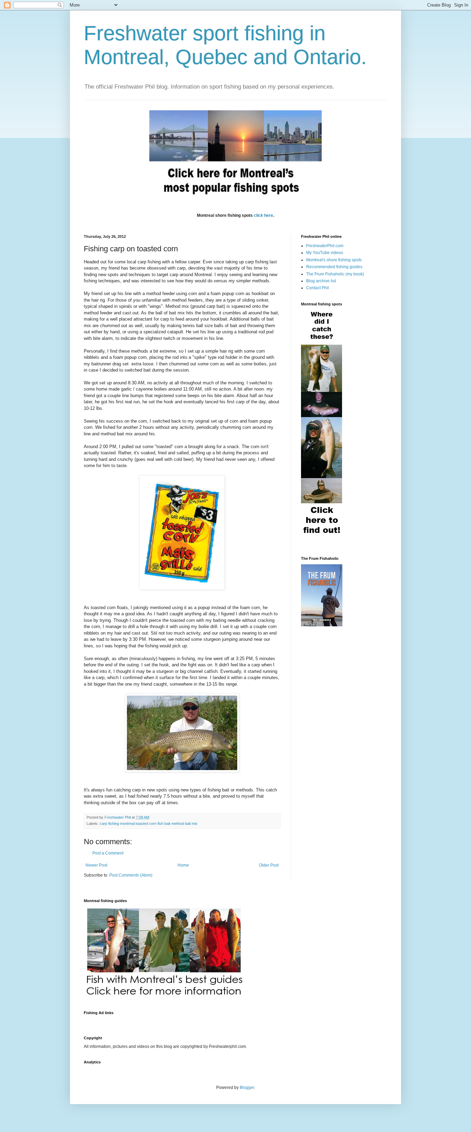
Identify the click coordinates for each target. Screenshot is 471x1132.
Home (183, 865)
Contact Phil (317, 287)
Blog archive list (321, 281)
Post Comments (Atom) (130, 875)
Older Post (269, 865)
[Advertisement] (209, 1021)
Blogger (247, 1087)
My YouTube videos (324, 252)
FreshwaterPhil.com (324, 245)
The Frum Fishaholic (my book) (335, 274)
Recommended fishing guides (334, 266)
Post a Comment (107, 853)
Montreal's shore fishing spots (334, 259)
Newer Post (96, 865)
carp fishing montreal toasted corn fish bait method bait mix (149, 823)
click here (263, 215)
